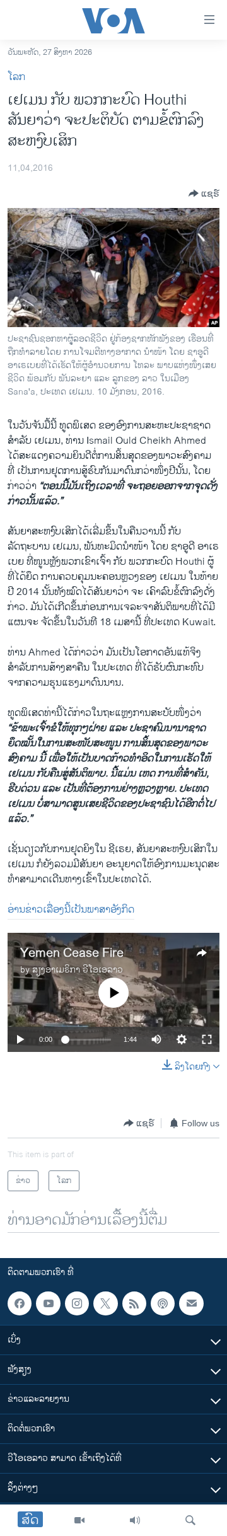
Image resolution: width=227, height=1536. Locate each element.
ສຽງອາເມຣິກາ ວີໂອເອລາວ (77, 969)
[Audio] (135, 1520)
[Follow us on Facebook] (20, 1303)
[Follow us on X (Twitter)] (105, 1303)
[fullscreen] (206, 1039)
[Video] (79, 1520)
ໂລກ (16, 77)
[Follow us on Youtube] (48, 1303)
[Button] (204, 193)
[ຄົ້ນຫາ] (190, 1520)
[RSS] (134, 1303)
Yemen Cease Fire (72, 953)
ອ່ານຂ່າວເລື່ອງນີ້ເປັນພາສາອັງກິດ (71, 909)
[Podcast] (163, 1303)
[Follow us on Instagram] (77, 1303)
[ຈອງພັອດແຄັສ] (191, 1303)
